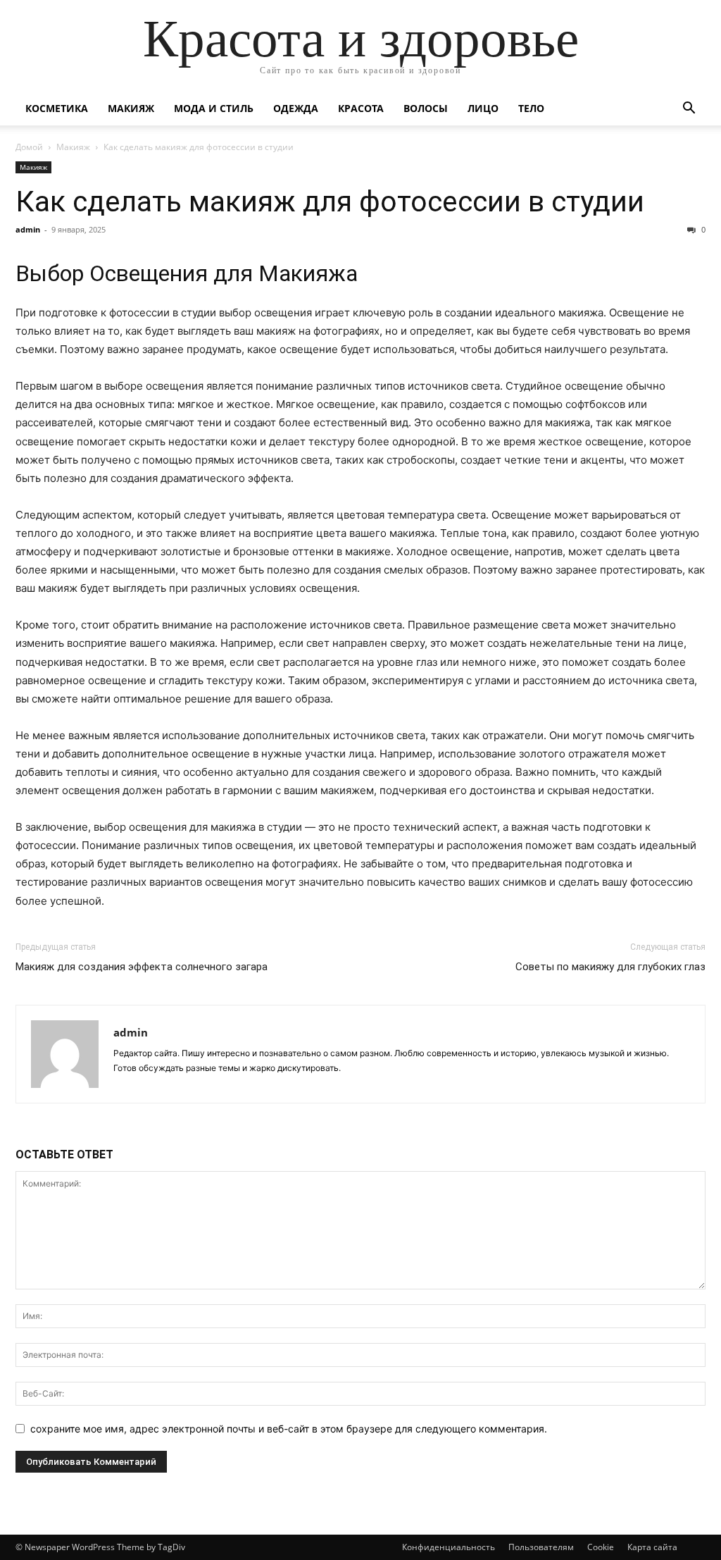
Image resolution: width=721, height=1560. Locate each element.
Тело (531, 108)
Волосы (425, 108)
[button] (689, 109)
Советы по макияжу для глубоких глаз (610, 966)
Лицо (483, 108)
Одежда (295, 108)
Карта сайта (652, 1547)
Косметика (56, 108)
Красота (361, 108)
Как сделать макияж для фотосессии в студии (329, 201)
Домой (29, 147)
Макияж (131, 108)
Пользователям (541, 1547)
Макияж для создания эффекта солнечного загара (141, 966)
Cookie (600, 1547)
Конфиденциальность (448, 1547)
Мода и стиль (213, 108)
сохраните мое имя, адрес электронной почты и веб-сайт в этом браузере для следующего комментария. (288, 1429)
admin (27, 229)
